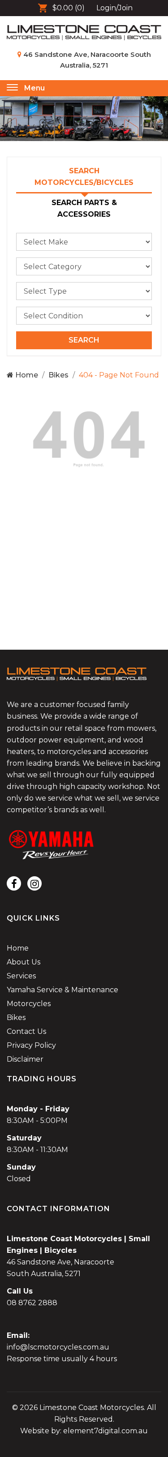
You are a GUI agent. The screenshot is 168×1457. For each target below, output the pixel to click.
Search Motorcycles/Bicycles (84, 177)
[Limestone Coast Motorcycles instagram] (34, 883)
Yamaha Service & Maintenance (62, 990)
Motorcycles (29, 1003)
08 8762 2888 (32, 1302)
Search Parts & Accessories (84, 208)
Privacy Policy (31, 1045)
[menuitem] (84, 948)
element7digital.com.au (105, 1431)
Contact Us (26, 1031)
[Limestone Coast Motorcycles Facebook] (14, 883)
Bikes (58, 375)
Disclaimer (25, 1059)
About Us (23, 962)
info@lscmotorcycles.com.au (58, 1347)
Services (21, 976)
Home (25, 375)
